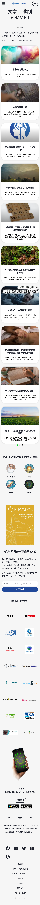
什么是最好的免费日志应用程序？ (20, 390)
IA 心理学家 (11, 477)
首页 (18, 27)
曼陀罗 (29, 493)
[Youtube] (16, 848)
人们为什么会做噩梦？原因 (20, 310)
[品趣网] (7, 856)
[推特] (24, 848)
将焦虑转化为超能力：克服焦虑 (20, 187)
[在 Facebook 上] (7, 848)
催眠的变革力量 (20, 107)
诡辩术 (11, 493)
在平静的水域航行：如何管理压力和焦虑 (20, 271)
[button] (3, 3)
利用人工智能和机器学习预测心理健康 (20, 432)
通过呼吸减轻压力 (20, 69)
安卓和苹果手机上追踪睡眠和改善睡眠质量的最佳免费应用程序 (20, 351)
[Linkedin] (32, 848)
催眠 (29, 477)
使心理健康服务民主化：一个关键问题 (20, 148)
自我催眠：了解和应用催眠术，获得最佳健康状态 (20, 228)
